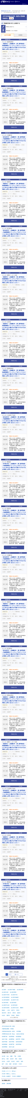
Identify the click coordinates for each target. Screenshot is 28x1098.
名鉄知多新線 (19, 1041)
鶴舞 (11, 1056)
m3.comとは (26, 1090)
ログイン (24, 4)
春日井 (12, 1058)
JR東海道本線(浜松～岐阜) (8, 1031)
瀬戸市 (13, 1010)
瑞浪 (22, 1061)
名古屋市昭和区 (5, 997)
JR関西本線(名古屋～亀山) (8, 1034)
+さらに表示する (14, 1017)
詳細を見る (14, 80)
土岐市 (17, 1061)
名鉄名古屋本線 (20, 1034)
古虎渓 (8, 1061)
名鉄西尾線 (11, 1036)
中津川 (20, 1064)
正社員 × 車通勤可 (16, 1076)
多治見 (13, 1061)
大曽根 (19, 1056)
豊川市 (9, 1012)
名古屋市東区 (20, 989)
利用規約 (5, 1090)
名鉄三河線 (4, 1039)
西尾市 (17, 1015)
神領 (16, 1058)
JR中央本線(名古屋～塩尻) (8, 1026)
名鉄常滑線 (4, 1041)
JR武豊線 (18, 1031)
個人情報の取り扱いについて (11, 1090)
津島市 (14, 1012)
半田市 (17, 1010)
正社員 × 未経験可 (6, 1076)
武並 (7, 1064)
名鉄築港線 (4, 1044)
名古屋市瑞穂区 (15, 997)
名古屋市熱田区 (5, 1000)
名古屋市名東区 (5, 1007)
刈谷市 (3, 1015)
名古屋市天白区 (15, 1007)
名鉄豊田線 (11, 1039)
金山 (8, 1056)
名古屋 (3, 1056)
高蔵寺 (20, 1058)
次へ (16, 974)
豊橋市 (21, 1007)
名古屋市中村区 (5, 994)
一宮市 (8, 1010)
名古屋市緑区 (14, 1005)
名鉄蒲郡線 (18, 1036)
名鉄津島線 (18, 1044)
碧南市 (18, 1012)
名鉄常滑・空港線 (20, 1039)
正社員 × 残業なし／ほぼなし (9, 1073)
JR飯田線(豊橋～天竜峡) (8, 1028)
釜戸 (3, 1064)
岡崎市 (3, 1010)
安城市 (13, 1015)
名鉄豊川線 (4, 1036)
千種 (15, 1056)
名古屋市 (4, 989)
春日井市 (4, 1012)
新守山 (3, 1058)
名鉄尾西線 (4, 1046)
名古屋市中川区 (15, 1000)
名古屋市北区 (5, 992)
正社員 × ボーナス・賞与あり (9, 1071)
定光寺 (3, 1061)
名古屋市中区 (14, 994)
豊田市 (8, 1015)
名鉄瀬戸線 (11, 1044)
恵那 (10, 1064)
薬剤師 (3, 1083)
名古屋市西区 (13, 992)
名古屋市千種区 (11, 989)
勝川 (8, 1058)
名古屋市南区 (13, 1002)
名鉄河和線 (11, 1041)
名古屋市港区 (5, 1002)
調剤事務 (9, 1083)
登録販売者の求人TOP (5, 10)
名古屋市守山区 (5, 1005)
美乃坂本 (15, 1064)
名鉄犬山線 (11, 1046)
